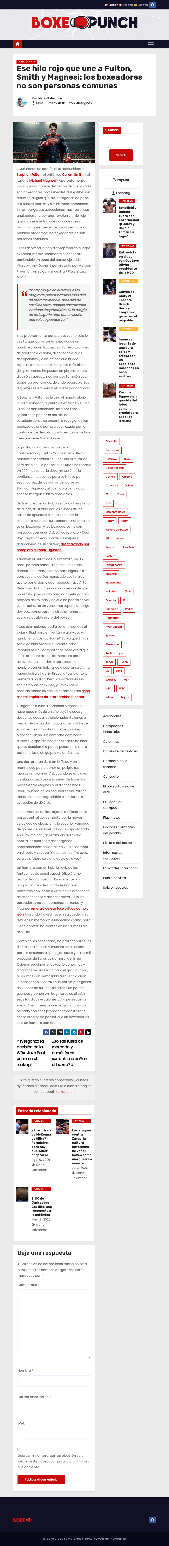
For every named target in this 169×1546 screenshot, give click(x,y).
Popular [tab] (122, 180)
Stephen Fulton (29, 174)
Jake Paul (128, 547)
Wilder (110, 697)
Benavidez (112, 450)
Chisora (127, 476)
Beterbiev (111, 459)
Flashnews (127, 201)
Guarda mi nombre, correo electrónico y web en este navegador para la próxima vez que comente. (53, 1461)
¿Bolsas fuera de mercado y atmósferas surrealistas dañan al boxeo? (69, 1052)
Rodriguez (112, 618)
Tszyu (109, 662)
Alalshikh (111, 441)
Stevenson (112, 644)
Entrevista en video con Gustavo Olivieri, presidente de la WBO (129, 263)
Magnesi (111, 573)
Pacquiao (112, 609)
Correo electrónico (34, 1397)
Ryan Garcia (114, 626)
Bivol (127, 459)
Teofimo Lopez (115, 653)
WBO (122, 688)
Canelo (110, 476)
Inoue (119, 538)
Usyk (119, 671)
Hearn (124, 521)
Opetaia (111, 600)
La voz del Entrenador (120, 868)
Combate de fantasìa (120, 751)
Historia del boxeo (117, 529)
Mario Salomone (50, 98)
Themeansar (118, 1539)
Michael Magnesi (42, 180)
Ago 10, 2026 (41, 1160)
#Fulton (68, 103)
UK (107, 671)
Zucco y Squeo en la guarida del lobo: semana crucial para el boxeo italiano (128, 407)
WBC (109, 688)
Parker (129, 609)
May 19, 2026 (41, 1219)
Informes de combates (127, 281)
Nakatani (111, 591)
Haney (110, 521)
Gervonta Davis (115, 512)
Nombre (25, 1370)
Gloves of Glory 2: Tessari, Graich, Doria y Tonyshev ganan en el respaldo (128, 306)
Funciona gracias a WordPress (62, 1539)
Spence (110, 635)
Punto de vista (27, 61)
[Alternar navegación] (151, 44)
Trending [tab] (122, 193)
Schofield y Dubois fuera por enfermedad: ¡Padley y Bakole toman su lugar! (129, 222)
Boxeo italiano (115, 468)
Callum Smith (72, 174)
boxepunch (65, 1091)
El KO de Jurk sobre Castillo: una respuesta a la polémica (42, 1207)
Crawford (112, 485)
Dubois (129, 485)
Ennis (120, 494)
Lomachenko (114, 565)
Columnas (111, 741)
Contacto (111, 776)
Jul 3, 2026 (80, 1168)
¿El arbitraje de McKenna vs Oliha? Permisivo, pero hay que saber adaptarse (42, 1143)
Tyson (124, 662)
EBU (108, 494)
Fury (108, 503)
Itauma (110, 547)
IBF (107, 538)
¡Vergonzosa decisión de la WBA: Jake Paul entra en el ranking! (31, 1052)
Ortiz (125, 600)
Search (112, 130)
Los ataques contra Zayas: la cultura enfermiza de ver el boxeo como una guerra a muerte (82, 1147)
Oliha (127, 591)
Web (21, 1423)
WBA (126, 679)
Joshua (110, 556)
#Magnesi (84, 103)
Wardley (111, 679)
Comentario (29, 1284)
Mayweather (113, 582)
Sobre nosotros (115, 887)
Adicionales (127, 245)
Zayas (125, 697)
